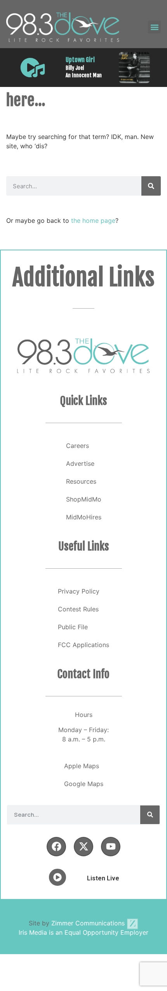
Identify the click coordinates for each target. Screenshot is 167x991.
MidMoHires (83, 517)
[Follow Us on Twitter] (83, 846)
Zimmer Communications (89, 923)
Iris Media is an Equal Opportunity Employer (83, 932)
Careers (77, 446)
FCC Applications (83, 645)
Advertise (80, 463)
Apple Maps (81, 766)
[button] (154, 27)
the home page (93, 220)
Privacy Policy (78, 591)
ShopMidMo (83, 499)
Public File (73, 627)
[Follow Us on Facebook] (56, 846)
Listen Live (103, 878)
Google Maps (83, 784)
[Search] (151, 186)
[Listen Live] (32, 67)
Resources (81, 481)
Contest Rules (78, 609)
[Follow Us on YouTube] (110, 846)
